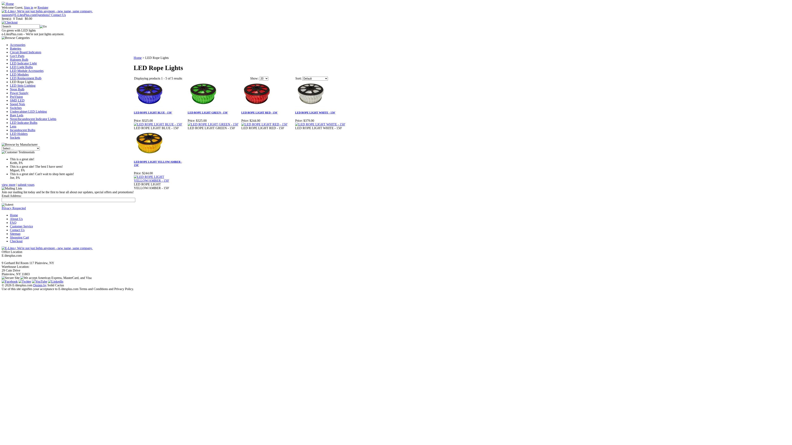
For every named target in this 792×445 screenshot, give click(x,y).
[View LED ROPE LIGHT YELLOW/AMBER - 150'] (160, 180)
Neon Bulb (17, 89)
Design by (40, 285)
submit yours (26, 184)
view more (8, 184)
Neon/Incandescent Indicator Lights (33, 119)
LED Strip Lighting (22, 85)
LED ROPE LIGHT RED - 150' (259, 112)
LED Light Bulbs (21, 67)
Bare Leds (16, 115)
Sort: (298, 78)
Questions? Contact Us (51, 15)
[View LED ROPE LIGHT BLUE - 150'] (158, 124)
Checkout (16, 241)
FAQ (13, 222)
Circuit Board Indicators (25, 52)
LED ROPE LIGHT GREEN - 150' (208, 112)
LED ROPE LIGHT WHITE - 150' (315, 112)
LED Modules (19, 74)
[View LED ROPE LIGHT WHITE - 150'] (320, 124)
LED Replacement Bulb (25, 78)
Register (43, 7)
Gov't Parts (17, 56)
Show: (254, 78)
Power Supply (19, 93)
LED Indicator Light (23, 63)
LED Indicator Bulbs (23, 122)
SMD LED (17, 100)
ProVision (16, 96)
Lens (13, 126)
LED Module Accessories (27, 71)
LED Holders (19, 134)
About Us (16, 219)
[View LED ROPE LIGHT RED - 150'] (264, 124)
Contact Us (17, 230)
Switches (16, 108)
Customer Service (21, 226)
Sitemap (15, 233)
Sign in (28, 7)
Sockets (15, 137)
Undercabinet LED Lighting (28, 111)
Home (9, 4)
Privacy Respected (14, 208)
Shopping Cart (19, 237)
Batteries (15, 48)
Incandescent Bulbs (22, 130)
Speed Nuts (17, 104)
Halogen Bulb (19, 59)
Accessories (17, 45)
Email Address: (11, 196)
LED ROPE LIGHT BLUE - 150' (153, 112)
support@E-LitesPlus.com (19, 15)
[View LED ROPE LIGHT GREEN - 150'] (213, 124)
